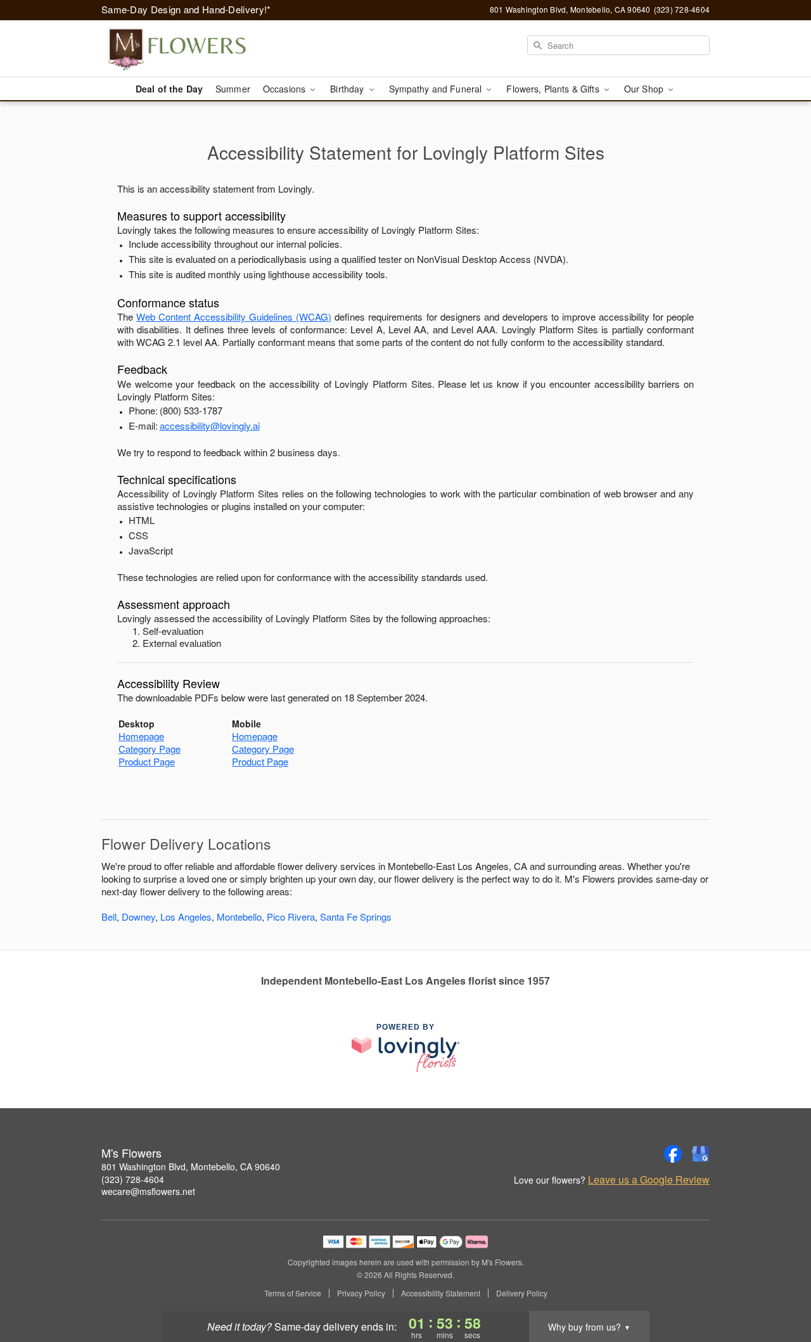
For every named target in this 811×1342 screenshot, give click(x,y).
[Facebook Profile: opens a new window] (673, 1154)
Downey (138, 916)
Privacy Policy (361, 1293)
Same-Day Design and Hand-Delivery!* (186, 9)
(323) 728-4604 (132, 1179)
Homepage (141, 736)
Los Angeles (186, 916)
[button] (777, 1288)
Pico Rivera (291, 916)
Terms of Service (292, 1293)
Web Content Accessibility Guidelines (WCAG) (233, 316)
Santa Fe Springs (356, 916)
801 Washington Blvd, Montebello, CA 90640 (190, 1166)
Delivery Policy (521, 1293)
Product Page (146, 761)
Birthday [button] (348, 88)
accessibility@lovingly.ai (210, 425)
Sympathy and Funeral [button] (437, 88)
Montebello (239, 916)
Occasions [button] (285, 88)
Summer (232, 88)
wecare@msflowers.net (148, 1191)
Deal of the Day (169, 88)
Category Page (149, 748)
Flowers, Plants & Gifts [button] (553, 88)
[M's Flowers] (192, 48)
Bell (109, 916)
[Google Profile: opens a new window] (701, 1154)
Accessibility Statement (440, 1293)
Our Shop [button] (645, 88)
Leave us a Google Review (649, 1180)
